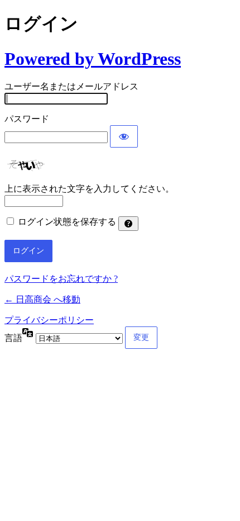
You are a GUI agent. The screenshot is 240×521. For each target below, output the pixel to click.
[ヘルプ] (128, 223)
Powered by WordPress (92, 59)
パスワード (26, 119)
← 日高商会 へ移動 (42, 299)
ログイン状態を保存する (67, 221)
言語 (13, 338)
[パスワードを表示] (124, 136)
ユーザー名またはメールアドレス (71, 86)
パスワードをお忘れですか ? (61, 278)
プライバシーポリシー (49, 320)
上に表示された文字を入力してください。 (89, 188)
